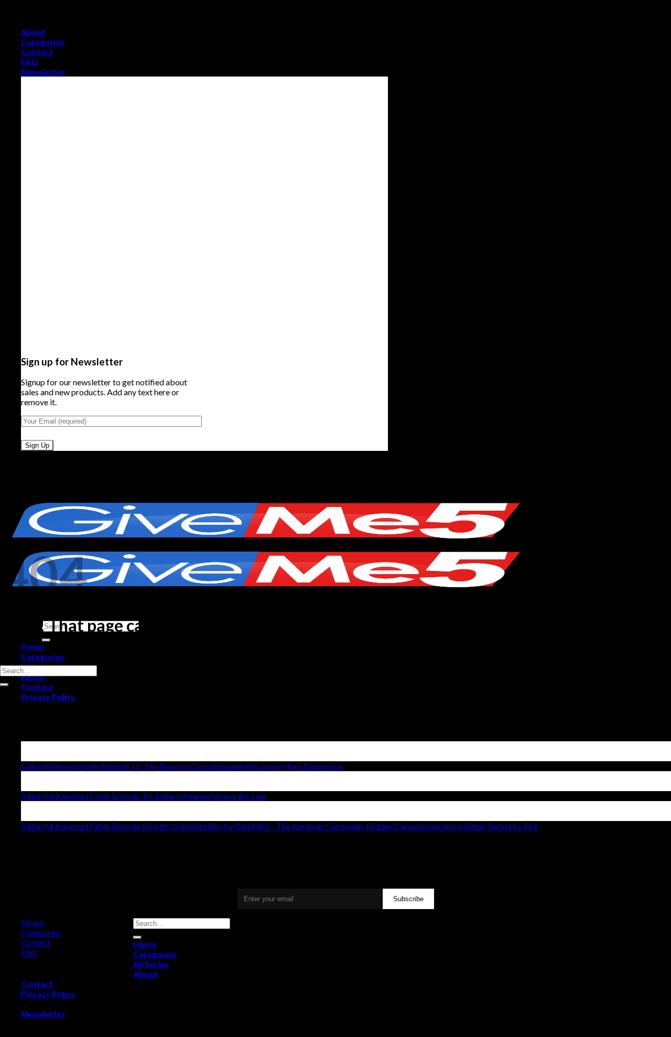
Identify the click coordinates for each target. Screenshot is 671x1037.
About (33, 32)
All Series (151, 964)
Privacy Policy (48, 696)
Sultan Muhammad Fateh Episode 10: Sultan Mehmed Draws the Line (143, 796)
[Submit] (46, 640)
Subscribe (408, 899)
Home (145, 944)
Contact (37, 52)
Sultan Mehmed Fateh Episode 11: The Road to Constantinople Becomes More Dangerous (182, 766)
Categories (42, 42)
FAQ (29, 62)
